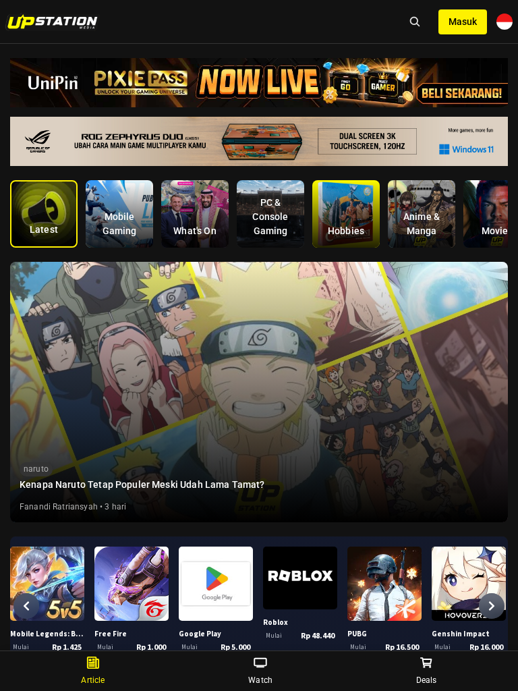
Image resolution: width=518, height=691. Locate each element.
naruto (36, 469)
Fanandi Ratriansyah (59, 507)
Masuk (463, 21)
